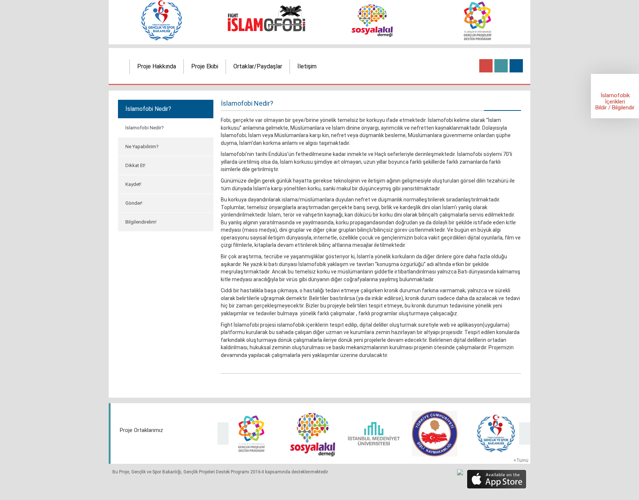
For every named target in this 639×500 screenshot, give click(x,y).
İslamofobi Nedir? (144, 127)
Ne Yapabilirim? (142, 146)
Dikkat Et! (135, 165)
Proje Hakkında (156, 66)
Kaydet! (133, 184)
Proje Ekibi (204, 66)
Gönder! (133, 203)
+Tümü (520, 460)
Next (524, 433)
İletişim (307, 66)
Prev (223, 433)
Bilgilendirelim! (140, 222)
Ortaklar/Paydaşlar (257, 66)
